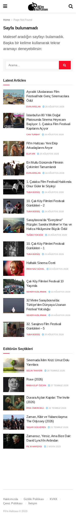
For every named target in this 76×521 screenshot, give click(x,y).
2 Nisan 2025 (53, 446)
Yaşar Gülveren (36, 427)
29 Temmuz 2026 (55, 370)
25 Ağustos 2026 (49, 154)
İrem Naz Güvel (35, 269)
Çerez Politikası (13, 503)
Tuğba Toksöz (34, 235)
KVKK (53, 499)
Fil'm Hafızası (34, 446)
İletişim (32, 503)
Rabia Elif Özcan (36, 385)
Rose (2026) (34, 379)
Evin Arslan (33, 106)
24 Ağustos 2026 (54, 173)
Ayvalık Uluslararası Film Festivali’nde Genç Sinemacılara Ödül (47, 96)
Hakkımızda (10, 499)
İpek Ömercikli (35, 408)
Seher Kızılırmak (36, 292)
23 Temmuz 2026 (59, 427)
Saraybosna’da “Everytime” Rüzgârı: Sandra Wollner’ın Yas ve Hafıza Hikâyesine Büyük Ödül (49, 224)
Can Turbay (33, 134)
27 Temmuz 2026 (59, 385)
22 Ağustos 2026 (58, 269)
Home (6, 19)
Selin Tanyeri (34, 370)
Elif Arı (30, 154)
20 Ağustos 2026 (60, 315)
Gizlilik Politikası (34, 499)
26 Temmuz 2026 (57, 408)
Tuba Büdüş (33, 192)
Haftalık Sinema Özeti (40, 263)
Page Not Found (23, 19)
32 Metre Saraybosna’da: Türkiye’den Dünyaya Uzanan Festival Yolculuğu (46, 304)
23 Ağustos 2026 (57, 235)
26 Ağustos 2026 (54, 106)
